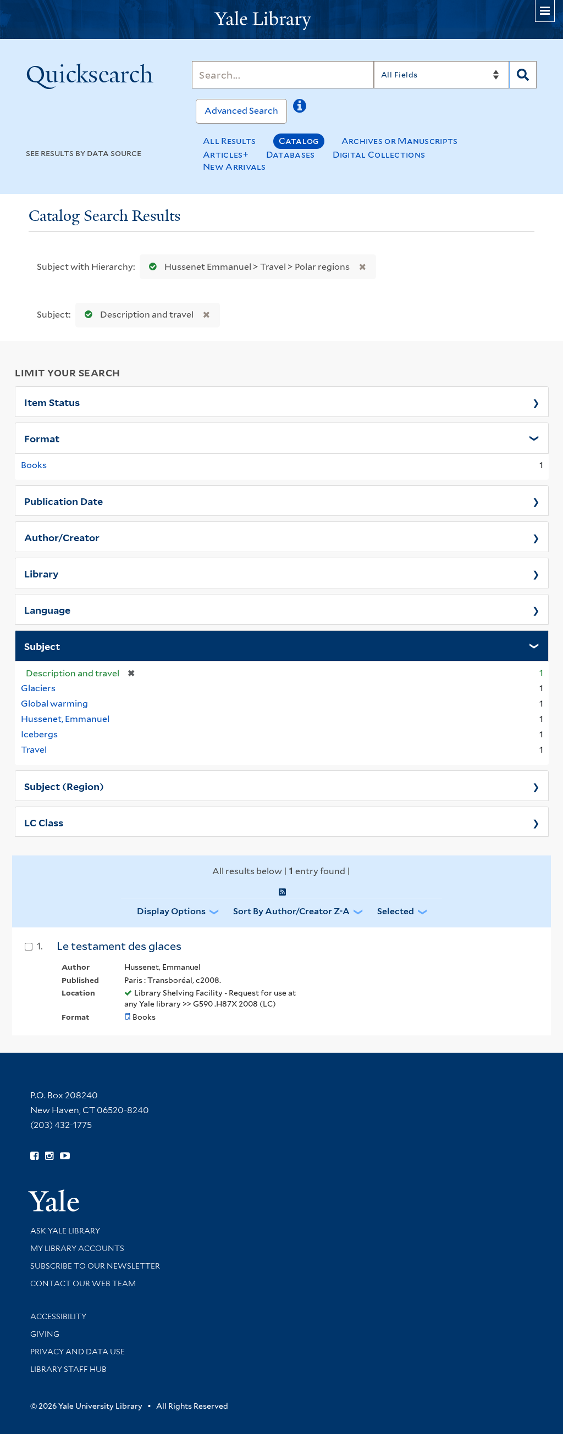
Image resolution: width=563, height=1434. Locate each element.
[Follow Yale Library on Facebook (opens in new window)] (34, 1156)
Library (41, 573)
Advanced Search (241, 110)
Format (41, 437)
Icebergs (39, 734)
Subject (42, 645)
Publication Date (63, 500)
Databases (290, 154)
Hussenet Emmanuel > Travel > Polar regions (257, 267)
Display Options (171, 911)
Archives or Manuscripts (399, 141)
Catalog (299, 141)
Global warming (54, 703)
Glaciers (38, 688)
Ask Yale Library (65, 1230)
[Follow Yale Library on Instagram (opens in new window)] (49, 1156)
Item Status (52, 401)
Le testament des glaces (119, 946)
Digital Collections (379, 154)
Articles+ (226, 154)
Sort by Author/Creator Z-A (291, 911)
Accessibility (58, 1316)
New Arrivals (234, 167)
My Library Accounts (77, 1248)
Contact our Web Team (83, 1283)
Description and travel (146, 314)
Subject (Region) (64, 785)
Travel (34, 749)
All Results (229, 141)
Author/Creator (62, 536)
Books (34, 465)
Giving (44, 1334)
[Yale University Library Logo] (281, 19)
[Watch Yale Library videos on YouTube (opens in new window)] (65, 1156)
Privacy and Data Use (77, 1351)
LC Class (43, 822)
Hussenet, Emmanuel (65, 719)
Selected (395, 911)
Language (47, 609)
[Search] (523, 74)
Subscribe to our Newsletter (95, 1265)
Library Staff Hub (68, 1369)
